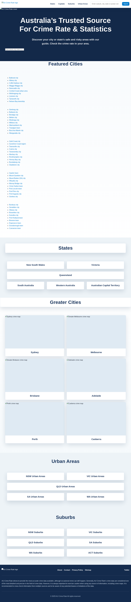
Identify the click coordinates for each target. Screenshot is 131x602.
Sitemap (88, 570)
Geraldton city (14, 207)
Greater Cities (65, 302)
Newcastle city (14, 88)
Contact (67, 570)
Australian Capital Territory (105, 285)
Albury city (13, 80)
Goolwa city (13, 196)
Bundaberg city (14, 162)
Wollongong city (15, 93)
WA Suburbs (35, 552)
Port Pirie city (14, 191)
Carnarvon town (15, 228)
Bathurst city (13, 78)
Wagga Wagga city (16, 86)
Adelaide (96, 396)
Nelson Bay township (17, 101)
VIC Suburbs (95, 532)
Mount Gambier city (16, 175)
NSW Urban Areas (35, 476)
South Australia (26, 285)
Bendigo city (13, 115)
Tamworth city (14, 99)
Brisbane (35, 396)
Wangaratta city (14, 133)
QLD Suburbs (35, 542)
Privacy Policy (77, 570)
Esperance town (15, 223)
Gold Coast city (14, 141)
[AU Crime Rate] (12, 3)
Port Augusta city (15, 194)
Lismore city (13, 96)
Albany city (13, 210)
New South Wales (35, 265)
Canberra (96, 439)
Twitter (126, 570)
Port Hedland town (16, 218)
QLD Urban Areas (65, 486)
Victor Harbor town (16, 186)
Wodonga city (14, 120)
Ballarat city (13, 112)
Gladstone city (14, 165)
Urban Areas (83, 4)
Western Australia (65, 285)
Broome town (14, 220)
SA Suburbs (95, 542)
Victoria (95, 265)
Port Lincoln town (15, 189)
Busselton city (14, 212)
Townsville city (14, 146)
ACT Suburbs (95, 552)
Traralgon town (14, 128)
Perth (35, 439)
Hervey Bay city (15, 159)
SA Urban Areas (35, 496)
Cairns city (13, 149)
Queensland (65, 275)
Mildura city (13, 123)
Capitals (61, 4)
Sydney (35, 352)
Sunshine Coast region (17, 144)
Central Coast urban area (18, 91)
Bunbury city (13, 205)
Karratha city (13, 215)
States (52, 4)
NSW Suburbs (35, 532)
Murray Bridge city (15, 183)
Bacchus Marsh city (16, 130)
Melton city (13, 117)
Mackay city (13, 154)
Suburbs (71, 4)
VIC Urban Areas (95, 476)
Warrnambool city (15, 125)
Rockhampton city (15, 157)
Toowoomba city (15, 152)
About (59, 570)
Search (126, 4)
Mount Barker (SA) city (17, 178)
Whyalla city (13, 181)
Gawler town (13, 173)
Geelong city (13, 109)
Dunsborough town (16, 225)
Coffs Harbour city (15, 83)
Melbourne (96, 352)
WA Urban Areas (95, 496)
